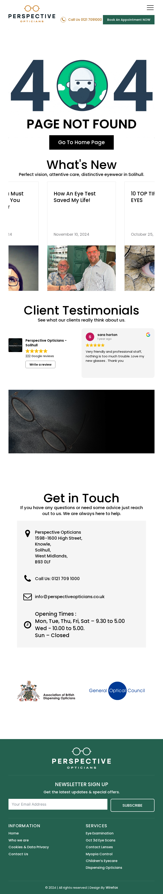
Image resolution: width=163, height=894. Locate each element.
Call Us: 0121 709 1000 (57, 579)
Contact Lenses (99, 847)
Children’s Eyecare (101, 861)
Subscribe (132, 805)
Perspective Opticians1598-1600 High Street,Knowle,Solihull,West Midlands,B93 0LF (58, 547)
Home (13, 833)
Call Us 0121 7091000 (85, 19)
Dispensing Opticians (104, 867)
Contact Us (18, 854)
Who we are (18, 840)
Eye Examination (100, 833)
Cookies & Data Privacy (28, 847)
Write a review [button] (41, 364)
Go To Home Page (81, 142)
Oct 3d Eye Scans (100, 840)
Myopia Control (99, 854)
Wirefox (112, 887)
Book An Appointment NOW (128, 20)
